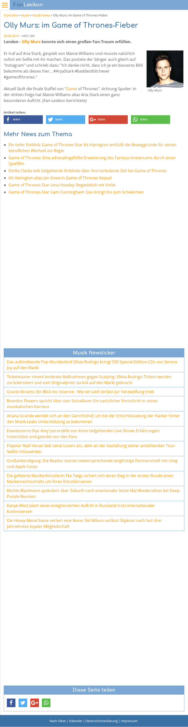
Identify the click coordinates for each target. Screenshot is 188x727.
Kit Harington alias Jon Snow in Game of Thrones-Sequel (60, 178)
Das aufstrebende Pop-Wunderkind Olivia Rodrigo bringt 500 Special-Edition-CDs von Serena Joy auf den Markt (92, 364)
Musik (25, 15)
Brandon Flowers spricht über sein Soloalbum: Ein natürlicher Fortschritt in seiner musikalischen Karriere (82, 403)
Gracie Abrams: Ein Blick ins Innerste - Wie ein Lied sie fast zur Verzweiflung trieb (80, 391)
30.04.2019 (11, 36)
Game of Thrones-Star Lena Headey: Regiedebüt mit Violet (62, 185)
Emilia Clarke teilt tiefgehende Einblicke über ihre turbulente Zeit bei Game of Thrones (88, 170)
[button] (23, 119)
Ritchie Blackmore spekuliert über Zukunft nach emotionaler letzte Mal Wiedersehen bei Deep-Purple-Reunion (94, 493)
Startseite (11, 15)
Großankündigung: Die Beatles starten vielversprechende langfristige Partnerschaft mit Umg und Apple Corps (92, 463)
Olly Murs (31, 41)
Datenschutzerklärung (101, 721)
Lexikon (28, 5)
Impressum (129, 721)
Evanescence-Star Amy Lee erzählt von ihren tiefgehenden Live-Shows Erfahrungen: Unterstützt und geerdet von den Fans (83, 433)
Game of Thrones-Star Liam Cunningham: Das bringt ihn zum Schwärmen (76, 192)
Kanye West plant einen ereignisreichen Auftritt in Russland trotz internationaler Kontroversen (81, 508)
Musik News (41, 15)
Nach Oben (58, 721)
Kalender (75, 721)
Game (71, 88)
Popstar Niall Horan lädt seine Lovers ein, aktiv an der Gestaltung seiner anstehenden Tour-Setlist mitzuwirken (91, 448)
